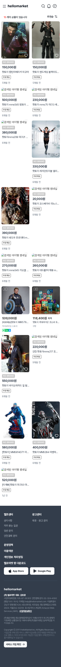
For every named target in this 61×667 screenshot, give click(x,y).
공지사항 (8, 520)
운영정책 (8, 544)
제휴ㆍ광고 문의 (40, 520)
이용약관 (8, 551)
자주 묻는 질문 (11, 525)
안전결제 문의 (10, 535)
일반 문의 (8, 530)
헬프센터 (8, 514)
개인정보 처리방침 (13, 557)
